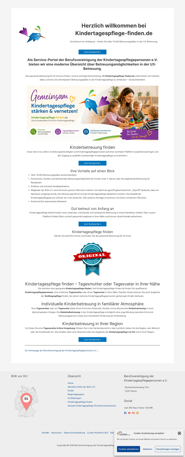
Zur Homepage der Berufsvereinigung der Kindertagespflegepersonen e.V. (61, 350)
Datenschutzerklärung (74, 432)
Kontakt (45, 432)
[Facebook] (125, 413)
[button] (179, 433)
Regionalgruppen (76, 394)
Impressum (56, 432)
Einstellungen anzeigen (168, 449)
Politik (71, 390)
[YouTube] (129, 413)
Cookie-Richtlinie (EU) (97, 432)
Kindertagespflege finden (80, 402)
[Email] (133, 413)
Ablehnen (147, 449)
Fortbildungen (74, 398)
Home (70, 383)
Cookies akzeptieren (129, 449)
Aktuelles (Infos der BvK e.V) (81, 387)
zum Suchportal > (92, 52)
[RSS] (137, 413)
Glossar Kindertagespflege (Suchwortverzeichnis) (92, 405)
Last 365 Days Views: (134, 407)
